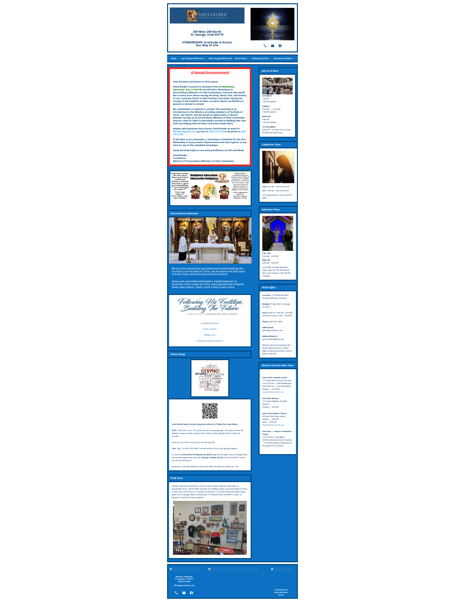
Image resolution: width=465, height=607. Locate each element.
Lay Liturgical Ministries (192, 58)
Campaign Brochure (210, 323)
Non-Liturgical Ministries (220, 58)
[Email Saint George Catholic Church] (272, 45)
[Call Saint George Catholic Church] (265, 45)
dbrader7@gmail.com (184, 131)
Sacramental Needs (283, 58)
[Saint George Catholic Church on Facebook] (280, 45)
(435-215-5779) (216, 131)
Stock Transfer (210, 329)
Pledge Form (210, 335)
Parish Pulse (240, 58)
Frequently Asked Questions (210, 341)
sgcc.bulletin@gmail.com (273, 339)
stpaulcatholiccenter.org (273, 392)
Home (173, 58)
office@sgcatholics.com (272, 330)
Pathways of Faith (260, 58)
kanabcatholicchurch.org (273, 425)
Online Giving (192, 430)
